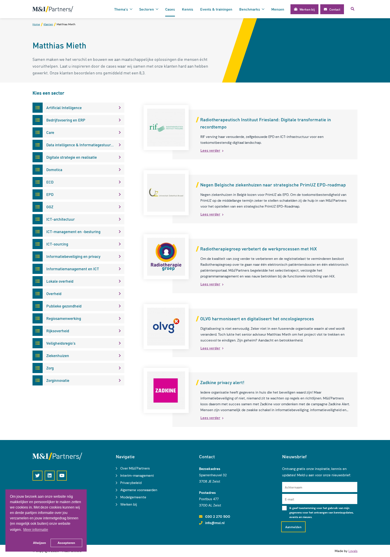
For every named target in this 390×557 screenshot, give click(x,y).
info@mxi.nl (215, 523)
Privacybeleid (131, 483)
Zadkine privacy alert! (222, 382)
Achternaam (293, 487)
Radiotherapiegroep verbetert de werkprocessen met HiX (258, 249)
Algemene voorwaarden (138, 490)
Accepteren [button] (66, 543)
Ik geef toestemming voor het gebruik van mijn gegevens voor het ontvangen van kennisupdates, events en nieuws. (321, 512)
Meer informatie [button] (35, 530)
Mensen (277, 9)
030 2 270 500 (217, 516)
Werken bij (128, 504)
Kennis (187, 9)
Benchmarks (249, 9)
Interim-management (137, 475)
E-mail (289, 499)
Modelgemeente (133, 497)
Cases (170, 9)
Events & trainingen (216, 9)
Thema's (121, 9)
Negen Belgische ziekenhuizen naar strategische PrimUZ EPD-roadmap (273, 185)
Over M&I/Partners (135, 468)
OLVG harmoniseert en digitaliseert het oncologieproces (257, 318)
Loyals (353, 551)
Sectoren (146, 9)
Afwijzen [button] (39, 543)
